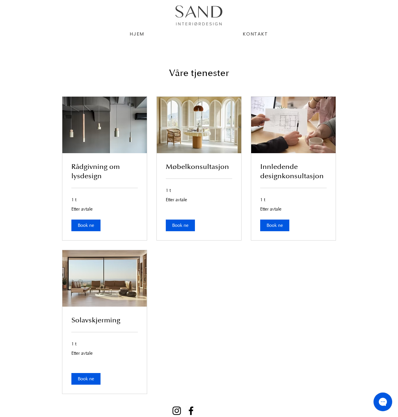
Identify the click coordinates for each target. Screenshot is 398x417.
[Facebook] (191, 410)
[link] (104, 171)
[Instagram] (176, 410)
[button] (86, 225)
